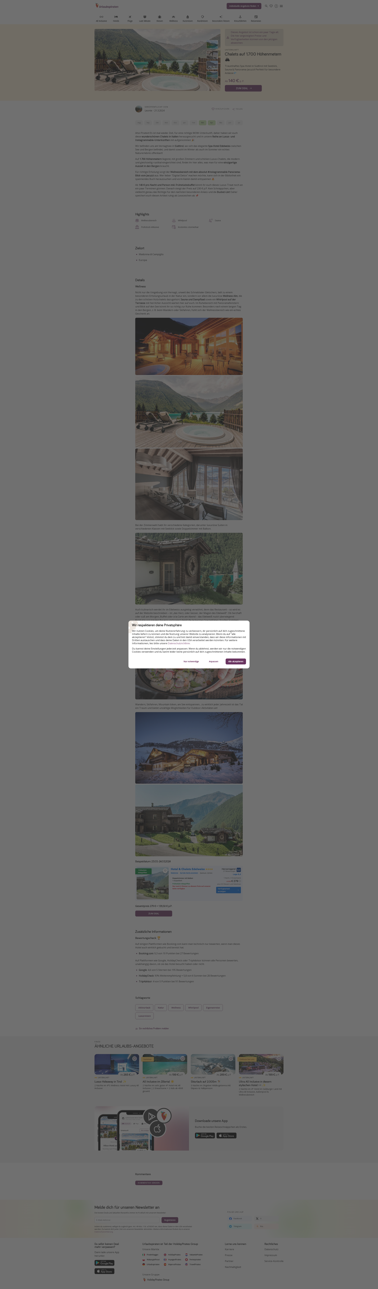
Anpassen (213, 661)
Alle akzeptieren (235, 661)
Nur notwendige (191, 661)
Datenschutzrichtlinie (179, 643)
